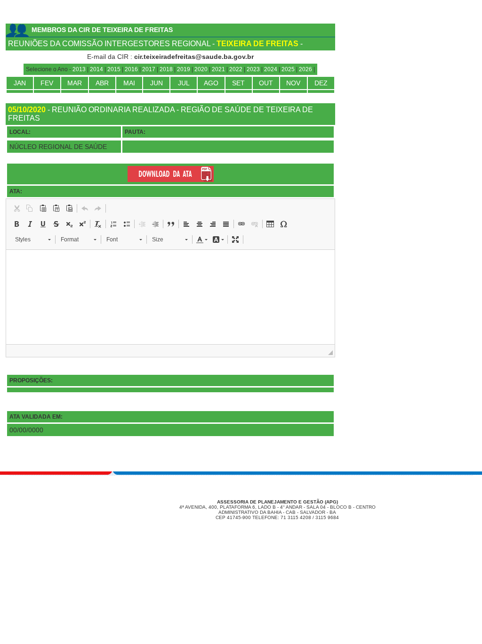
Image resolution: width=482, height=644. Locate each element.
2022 (235, 69)
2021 (218, 69)
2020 (201, 69)
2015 (113, 69)
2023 (253, 69)
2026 (305, 69)
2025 (288, 69)
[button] (16, 208)
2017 (148, 69)
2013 (79, 69)
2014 (96, 69)
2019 (183, 69)
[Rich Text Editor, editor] (170, 297)
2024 (270, 69)
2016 (131, 69)
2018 (166, 69)
